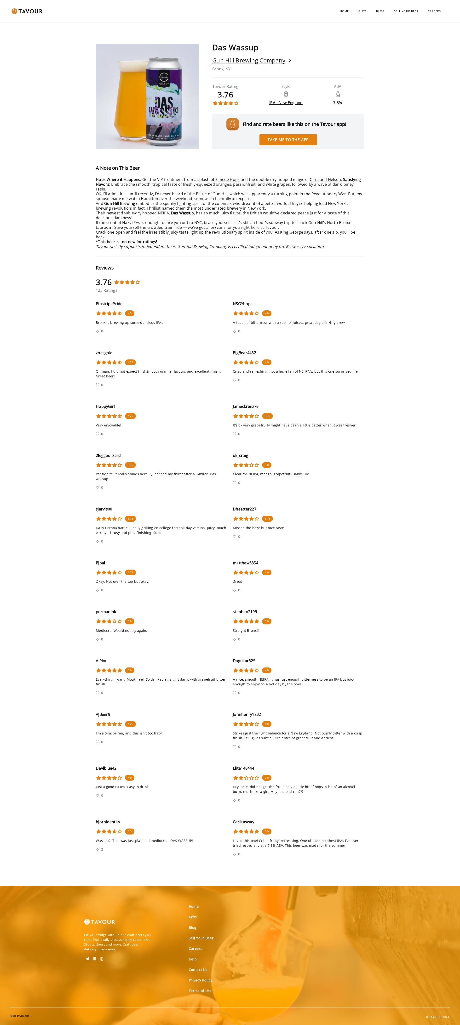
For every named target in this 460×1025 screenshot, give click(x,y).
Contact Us (198, 969)
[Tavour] (99, 924)
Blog (380, 11)
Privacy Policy (201, 980)
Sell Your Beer (406, 11)
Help (193, 959)
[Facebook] (95, 957)
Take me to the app (288, 139)
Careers (434, 11)
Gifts (362, 11)
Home (344, 11)
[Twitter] (88, 957)
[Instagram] (101, 957)
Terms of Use (200, 990)
